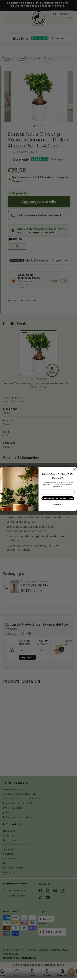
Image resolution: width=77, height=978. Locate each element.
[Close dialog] (74, 469)
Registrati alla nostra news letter (57, 498)
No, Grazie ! (57, 504)
